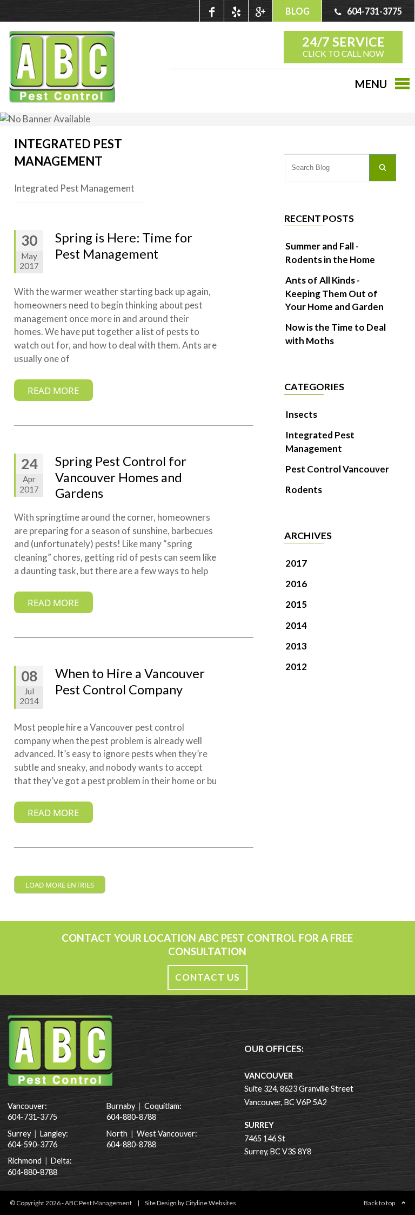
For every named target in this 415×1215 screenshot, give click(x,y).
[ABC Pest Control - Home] (62, 99)
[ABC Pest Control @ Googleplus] (260, 11)
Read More (53, 390)
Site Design (161, 1203)
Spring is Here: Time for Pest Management (123, 245)
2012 (296, 666)
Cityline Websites (210, 1203)
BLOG (297, 11)
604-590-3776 (32, 1144)
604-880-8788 (32, 1172)
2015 (296, 604)
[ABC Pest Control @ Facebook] (211, 11)
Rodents (303, 489)
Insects (301, 414)
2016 (296, 583)
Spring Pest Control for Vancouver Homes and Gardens (120, 477)
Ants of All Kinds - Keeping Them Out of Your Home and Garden (334, 293)
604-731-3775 (32, 1116)
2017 (296, 563)
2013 (296, 646)
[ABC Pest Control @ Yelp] (236, 11)
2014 (296, 625)
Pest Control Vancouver (337, 469)
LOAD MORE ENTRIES (59, 885)
